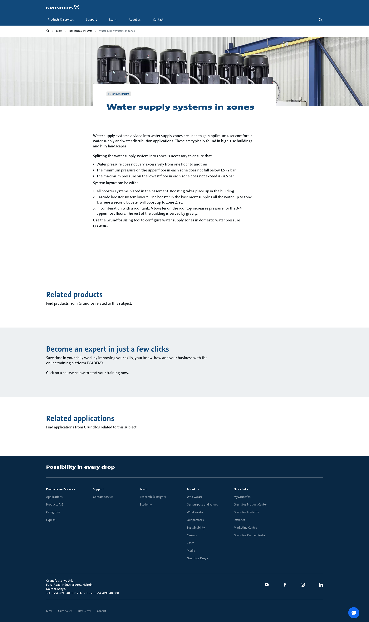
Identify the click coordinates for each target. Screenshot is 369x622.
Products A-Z (54, 504)
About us (193, 489)
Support (98, 489)
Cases (190, 543)
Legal (49, 611)
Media (191, 551)
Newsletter (84, 611)
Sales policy (65, 611)
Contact (101, 611)
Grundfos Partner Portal (250, 535)
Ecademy (146, 504)
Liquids (51, 520)
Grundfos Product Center (250, 504)
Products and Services (60, 489)
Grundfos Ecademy (246, 512)
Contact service (103, 497)
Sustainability (196, 528)
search (320, 20)
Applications (54, 497)
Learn (143, 489)
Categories (53, 512)
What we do (195, 512)
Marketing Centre (245, 528)
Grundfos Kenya (197, 558)
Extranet (239, 520)
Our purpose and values (202, 504)
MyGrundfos (242, 497)
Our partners (195, 520)
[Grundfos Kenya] (47, 31)
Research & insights (153, 497)
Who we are (195, 497)
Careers (192, 535)
